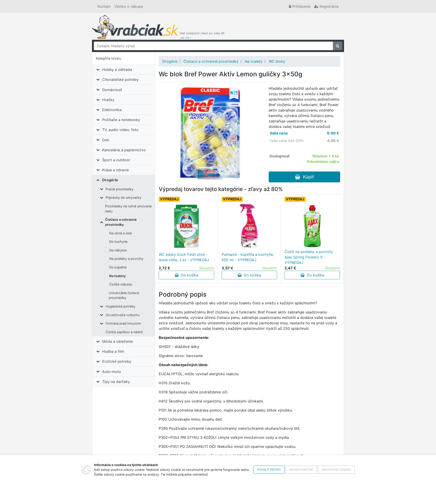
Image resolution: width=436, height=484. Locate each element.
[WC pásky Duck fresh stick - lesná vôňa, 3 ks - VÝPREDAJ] (186, 226)
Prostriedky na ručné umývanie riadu (128, 208)
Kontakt (104, 6)
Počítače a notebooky (121, 119)
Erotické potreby (116, 361)
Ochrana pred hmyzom (123, 323)
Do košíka (188, 275)
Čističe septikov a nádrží (124, 332)
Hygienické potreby (120, 306)
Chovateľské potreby (120, 79)
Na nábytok (118, 250)
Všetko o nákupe (128, 6)
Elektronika (111, 109)
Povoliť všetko (269, 469)
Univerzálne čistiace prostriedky (124, 295)
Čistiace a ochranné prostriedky (121, 222)
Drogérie (110, 180)
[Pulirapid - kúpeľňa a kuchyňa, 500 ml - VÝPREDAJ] (249, 226)
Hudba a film (113, 351)
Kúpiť (307, 177)
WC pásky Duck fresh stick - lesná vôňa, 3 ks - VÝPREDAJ (184, 257)
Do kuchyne (118, 241)
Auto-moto (111, 371)
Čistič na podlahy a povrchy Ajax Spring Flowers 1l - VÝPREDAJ (309, 257)
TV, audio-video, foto (120, 129)
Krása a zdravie (115, 170)
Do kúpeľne (117, 267)
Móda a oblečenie (117, 341)
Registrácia (328, 6)
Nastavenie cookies (336, 469)
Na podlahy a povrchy (126, 259)
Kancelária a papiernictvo (124, 150)
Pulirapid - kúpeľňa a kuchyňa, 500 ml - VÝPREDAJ (248, 257)
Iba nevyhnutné (301, 469)
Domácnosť (112, 89)
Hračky (108, 99)
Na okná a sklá (120, 233)
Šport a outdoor (116, 160)
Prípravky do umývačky (123, 197)
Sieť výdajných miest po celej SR (202, 35)
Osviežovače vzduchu (122, 315)
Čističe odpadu (120, 284)
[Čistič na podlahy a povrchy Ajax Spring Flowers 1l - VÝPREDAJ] (312, 226)
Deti (105, 140)
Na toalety (117, 276)
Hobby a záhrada (117, 69)
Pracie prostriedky (119, 189)
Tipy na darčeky (116, 381)
